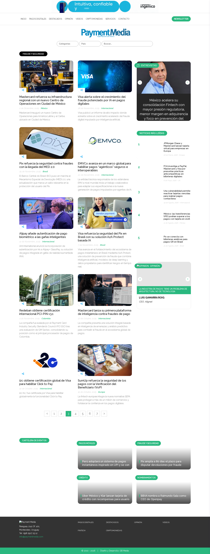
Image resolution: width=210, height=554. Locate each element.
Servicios (110, 19)
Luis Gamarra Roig (151, 297)
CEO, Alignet (145, 301)
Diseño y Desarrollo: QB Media (114, 551)
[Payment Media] (105, 29)
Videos (79, 19)
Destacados (55, 19)
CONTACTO (123, 19)
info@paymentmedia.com (31, 537)
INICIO (23, 19)
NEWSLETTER (181, 19)
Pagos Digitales (37, 19)
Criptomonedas (94, 19)
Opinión (69, 19)
